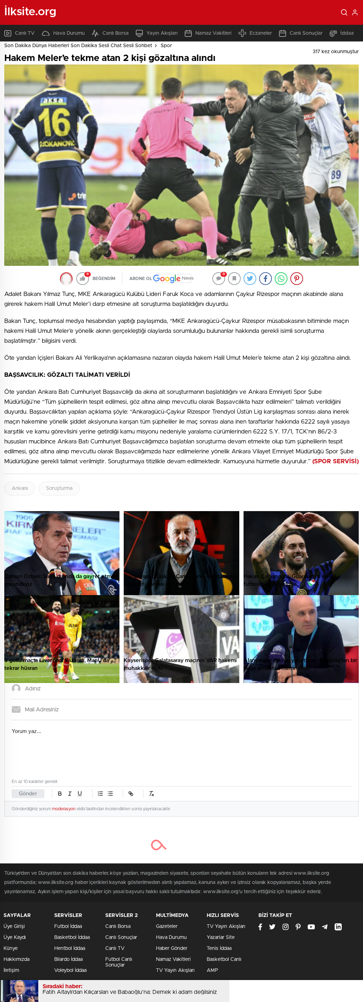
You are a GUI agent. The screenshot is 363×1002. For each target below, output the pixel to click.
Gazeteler (167, 926)
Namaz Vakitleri (213, 33)
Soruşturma (59, 488)
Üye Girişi (14, 926)
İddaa (347, 33)
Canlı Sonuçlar (306, 33)
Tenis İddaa (219, 948)
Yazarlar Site (221, 937)
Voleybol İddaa (70, 970)
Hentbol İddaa (69, 948)
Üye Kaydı (15, 937)
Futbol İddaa (68, 926)
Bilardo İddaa (68, 959)
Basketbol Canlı (224, 959)
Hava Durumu (69, 33)
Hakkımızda (16, 959)
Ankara (20, 488)
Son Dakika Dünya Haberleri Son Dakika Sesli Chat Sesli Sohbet (78, 45)
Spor (166, 45)
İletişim (11, 970)
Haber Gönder (172, 948)
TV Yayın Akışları (175, 970)
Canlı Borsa (115, 33)
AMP (212, 970)
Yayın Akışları (162, 33)
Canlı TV (25, 33)
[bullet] (110, 793)
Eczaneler (261, 33)
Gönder (28, 793)
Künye (11, 948)
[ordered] (100, 793)
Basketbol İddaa (72, 937)
